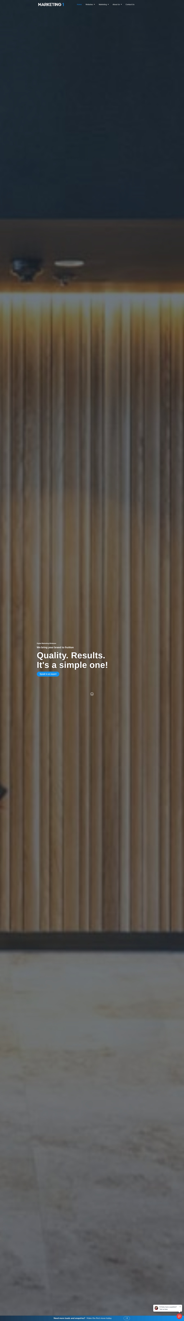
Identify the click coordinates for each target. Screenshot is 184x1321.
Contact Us (130, 4)
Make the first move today (83, 1318)
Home (79, 4)
